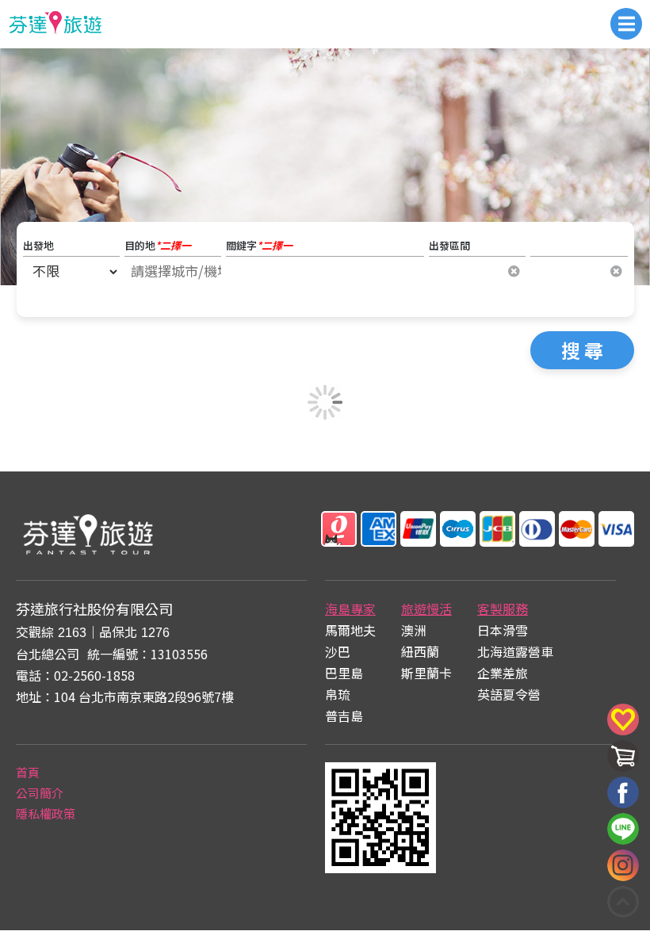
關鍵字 (259, 245)
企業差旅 (502, 672)
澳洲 (413, 629)
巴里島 (344, 672)
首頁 (28, 772)
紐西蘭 (420, 651)
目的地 (157, 245)
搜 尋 (582, 350)
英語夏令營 (509, 694)
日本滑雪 (502, 629)
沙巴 (337, 651)
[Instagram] (623, 865)
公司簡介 (39, 792)
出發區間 (449, 245)
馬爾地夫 (350, 629)
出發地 (38, 245)
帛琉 (337, 694)
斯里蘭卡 (426, 672)
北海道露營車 (515, 651)
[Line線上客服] (623, 829)
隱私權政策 (45, 813)
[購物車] (623, 767)
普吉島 (344, 715)
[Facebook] (623, 792)
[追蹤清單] (623, 730)
